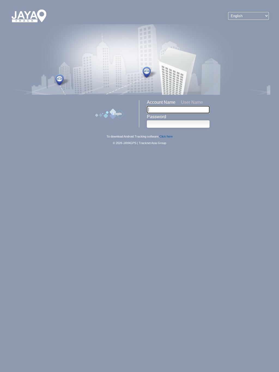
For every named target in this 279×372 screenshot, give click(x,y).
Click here (166, 136)
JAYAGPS (129, 143)
